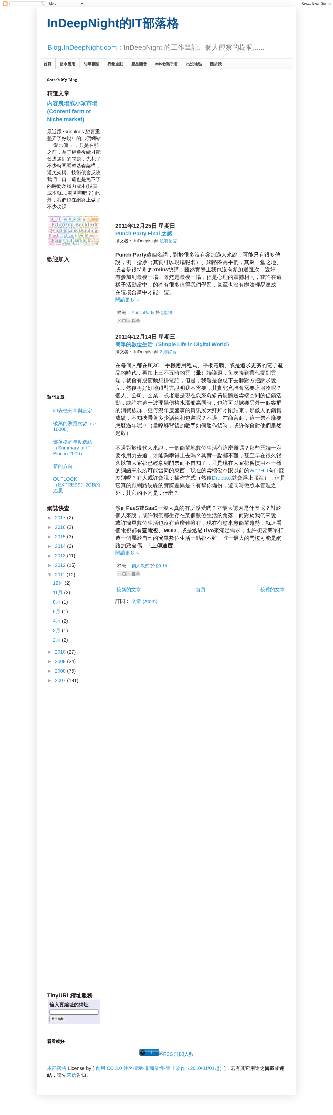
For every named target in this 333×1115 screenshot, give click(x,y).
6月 (57, 611)
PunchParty (143, 312)
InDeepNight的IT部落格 (113, 23)
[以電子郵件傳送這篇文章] (119, 320)
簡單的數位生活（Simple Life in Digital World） (173, 344)
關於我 (216, 64)
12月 (59, 583)
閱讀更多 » (127, 299)
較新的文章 (129, 589)
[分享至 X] (128, 320)
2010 (61, 652)
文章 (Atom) (144, 601)
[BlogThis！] (124, 320)
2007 (61, 680)
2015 (61, 536)
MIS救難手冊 (166, 64)
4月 (57, 621)
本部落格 (57, 1068)
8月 (57, 602)
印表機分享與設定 (72, 410)
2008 (61, 671)
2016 (61, 527)
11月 (58, 592)
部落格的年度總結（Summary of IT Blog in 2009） (72, 447)
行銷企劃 (115, 64)
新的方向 (63, 466)
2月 (57, 640)
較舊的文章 (272, 589)
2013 (61, 555)
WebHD (258, 470)
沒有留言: (169, 240)
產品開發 (139, 64)
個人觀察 (140, 565)
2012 (61, 565)
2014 (61, 546)
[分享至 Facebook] (133, 320)
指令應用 (67, 64)
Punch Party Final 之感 (143, 233)
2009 (61, 661)
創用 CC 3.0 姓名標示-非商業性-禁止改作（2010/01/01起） (160, 1068)
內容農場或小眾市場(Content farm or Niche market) (72, 111)
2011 (61, 574)
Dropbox (222, 478)
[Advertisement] (163, 106)
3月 (57, 630)
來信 (71, 1075)
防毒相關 (91, 64)
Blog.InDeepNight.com (82, 47)
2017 (61, 517)
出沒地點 (194, 64)
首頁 (47, 64)
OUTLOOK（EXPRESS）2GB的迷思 (76, 484)
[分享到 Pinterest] (138, 320)
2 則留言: (169, 351)
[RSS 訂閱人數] (176, 1054)
